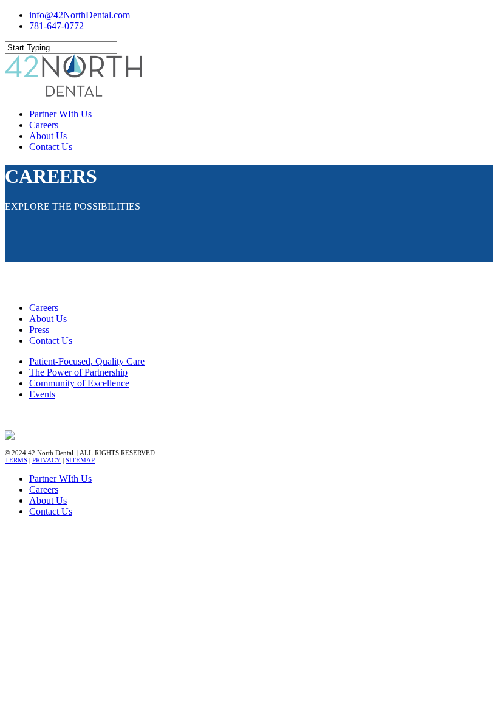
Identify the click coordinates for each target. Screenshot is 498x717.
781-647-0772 (56, 26)
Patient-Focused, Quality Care (87, 361)
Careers (43, 308)
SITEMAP (80, 460)
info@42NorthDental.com (79, 15)
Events (42, 394)
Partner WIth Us (60, 478)
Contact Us (50, 340)
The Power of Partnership (78, 372)
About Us (48, 319)
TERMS (16, 460)
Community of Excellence (79, 383)
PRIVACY (46, 460)
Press (39, 329)
